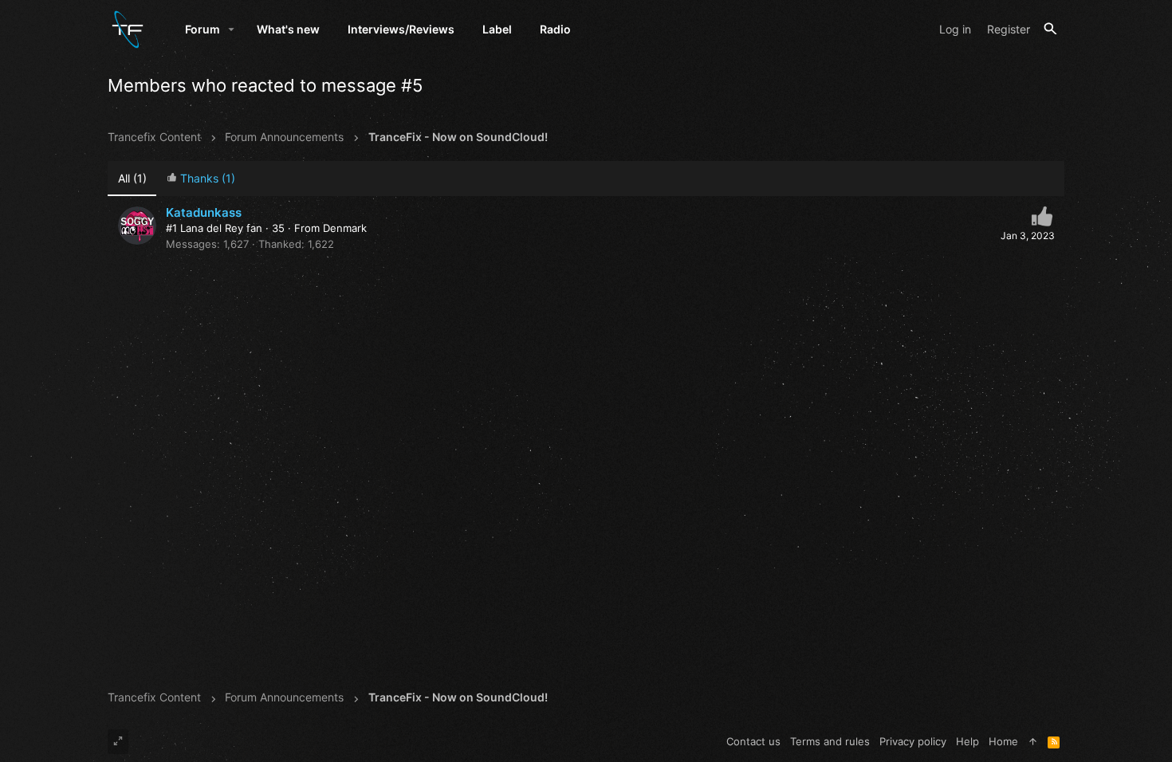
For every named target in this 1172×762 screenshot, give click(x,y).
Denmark (345, 228)
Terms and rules (830, 741)
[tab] (200, 179)
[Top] (1033, 741)
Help (967, 741)
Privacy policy (912, 741)
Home (1003, 741)
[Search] (1050, 29)
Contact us (753, 741)
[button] (232, 29)
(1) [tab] (132, 178)
